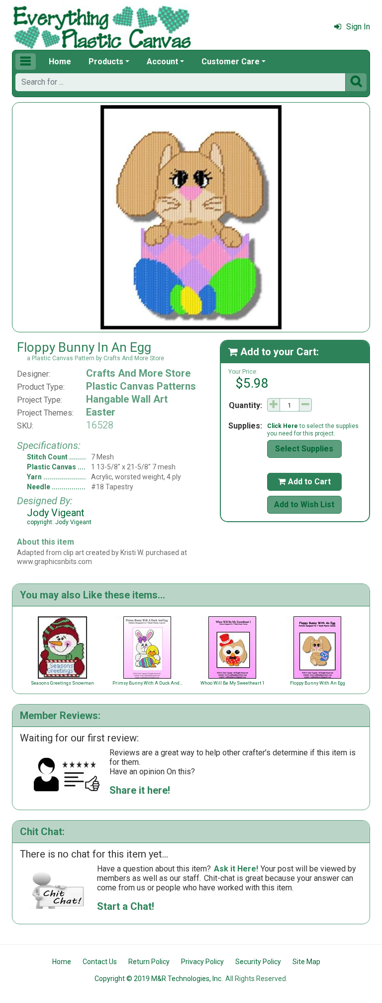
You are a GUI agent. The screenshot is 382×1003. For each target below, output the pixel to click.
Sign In (358, 26)
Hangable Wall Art (127, 399)
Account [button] (162, 61)
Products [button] (106, 61)
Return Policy (149, 962)
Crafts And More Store (138, 373)
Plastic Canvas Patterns (141, 386)
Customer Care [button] (230, 61)
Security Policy (258, 962)
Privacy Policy (202, 962)
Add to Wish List (304, 504)
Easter (100, 412)
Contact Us (100, 962)
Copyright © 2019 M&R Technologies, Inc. (159, 979)
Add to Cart (304, 481)
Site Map (306, 962)
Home (60, 61)
